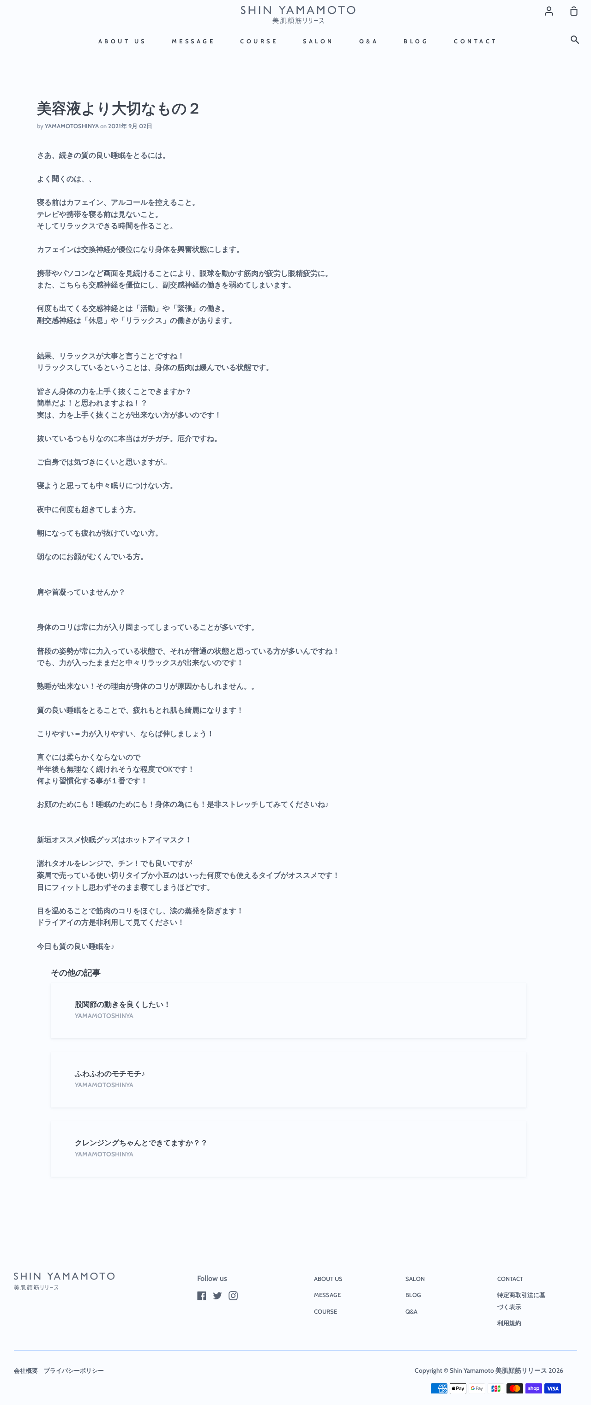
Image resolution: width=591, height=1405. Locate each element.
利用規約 (509, 1323)
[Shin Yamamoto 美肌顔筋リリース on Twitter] (217, 1295)
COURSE (259, 41)
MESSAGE (194, 41)
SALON (318, 41)
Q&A (369, 41)
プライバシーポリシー (74, 1370)
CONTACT (476, 41)
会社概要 (26, 1370)
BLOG (416, 41)
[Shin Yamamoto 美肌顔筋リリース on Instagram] (233, 1295)
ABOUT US (122, 41)
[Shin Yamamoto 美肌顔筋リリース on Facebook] (201, 1295)
